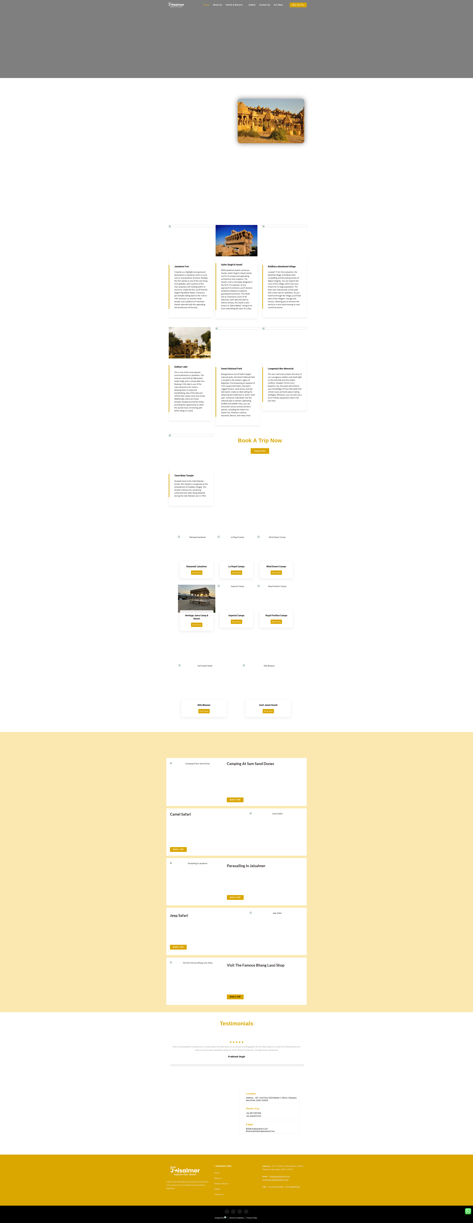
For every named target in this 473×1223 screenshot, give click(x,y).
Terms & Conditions (236, 1218)
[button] (235, 996)
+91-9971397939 (275, 1186)
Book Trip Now (298, 5)
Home (206, 5)
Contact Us (264, 5)
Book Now (196, 572)
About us (217, 5)
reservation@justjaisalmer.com (275, 1179)
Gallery (252, 5)
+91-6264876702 (292, 1186)
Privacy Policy (251, 1218)
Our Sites (278, 5)
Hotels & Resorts (234, 5)
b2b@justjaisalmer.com (280, 1176)
